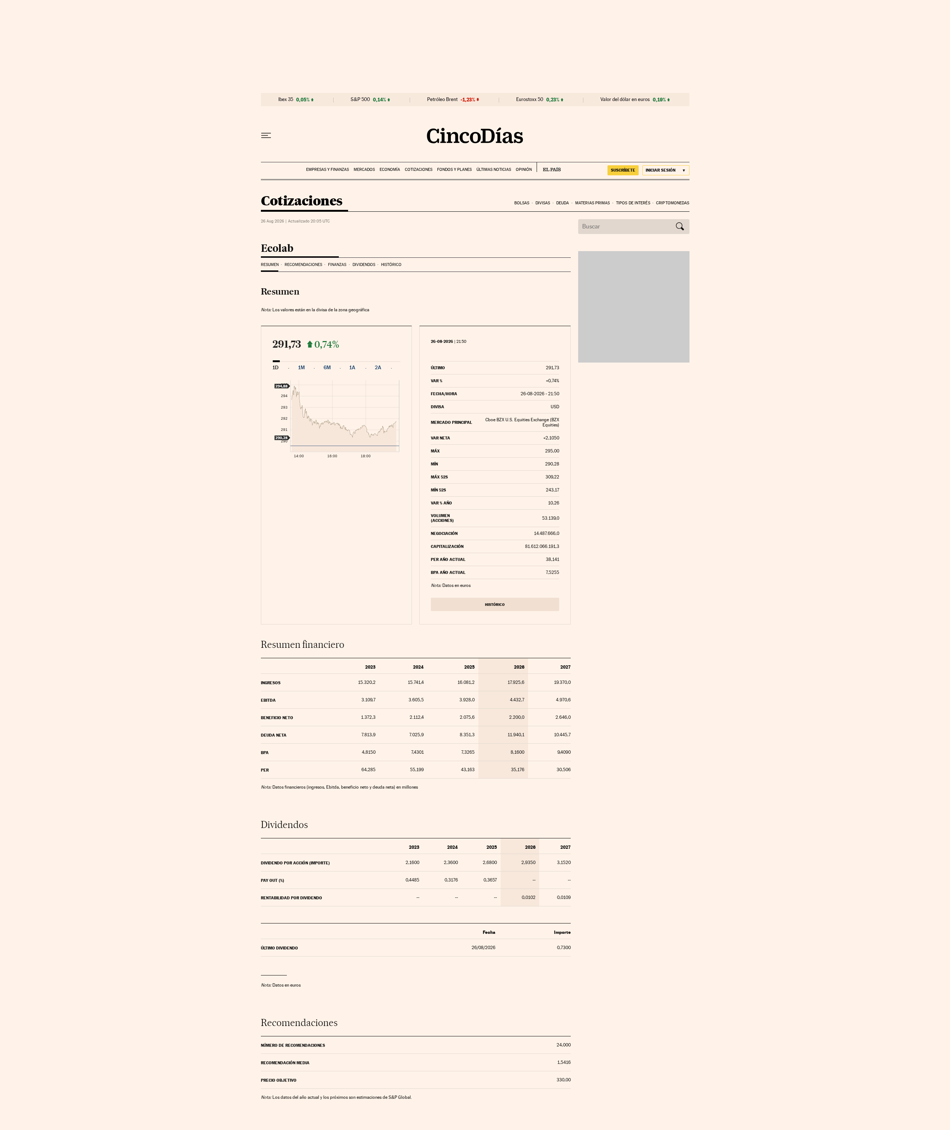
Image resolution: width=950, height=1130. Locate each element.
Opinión (524, 169)
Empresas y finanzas (327, 169)
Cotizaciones (418, 169)
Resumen (270, 264)
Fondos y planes (454, 169)
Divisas (542, 203)
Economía (390, 169)
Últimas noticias (493, 169)
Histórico (391, 264)
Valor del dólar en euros (625, 99)
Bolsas (522, 203)
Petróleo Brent (442, 99)
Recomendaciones (303, 264)
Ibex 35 (285, 99)
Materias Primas (592, 203)
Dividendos (364, 264)
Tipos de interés (633, 203)
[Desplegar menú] (266, 135)
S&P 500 (360, 99)
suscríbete (623, 170)
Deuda (562, 203)
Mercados (364, 169)
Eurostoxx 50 (529, 99)
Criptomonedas (672, 203)
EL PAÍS (549, 167)
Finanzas (337, 264)
